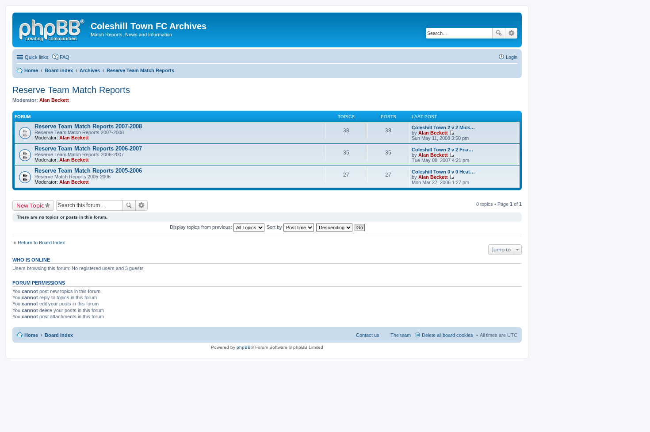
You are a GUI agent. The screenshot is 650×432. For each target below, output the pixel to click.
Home (31, 335)
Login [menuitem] (511, 57)
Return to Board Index (41, 242)
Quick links (37, 57)
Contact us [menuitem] (367, 335)
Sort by (275, 227)
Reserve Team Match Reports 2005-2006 (88, 170)
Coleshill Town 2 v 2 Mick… (443, 127)
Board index (59, 335)
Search (498, 33)
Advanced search (511, 33)
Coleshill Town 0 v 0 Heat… (443, 171)
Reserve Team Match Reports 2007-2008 (88, 126)
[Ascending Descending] (334, 227)
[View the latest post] (451, 132)
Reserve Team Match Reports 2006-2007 (88, 148)
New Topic (30, 205)
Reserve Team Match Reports (71, 90)
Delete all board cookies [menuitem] (447, 335)
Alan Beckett (54, 100)
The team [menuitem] (400, 335)
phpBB (244, 347)
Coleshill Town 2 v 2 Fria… (442, 149)
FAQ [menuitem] (64, 57)
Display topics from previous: (201, 227)
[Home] (53, 29)
